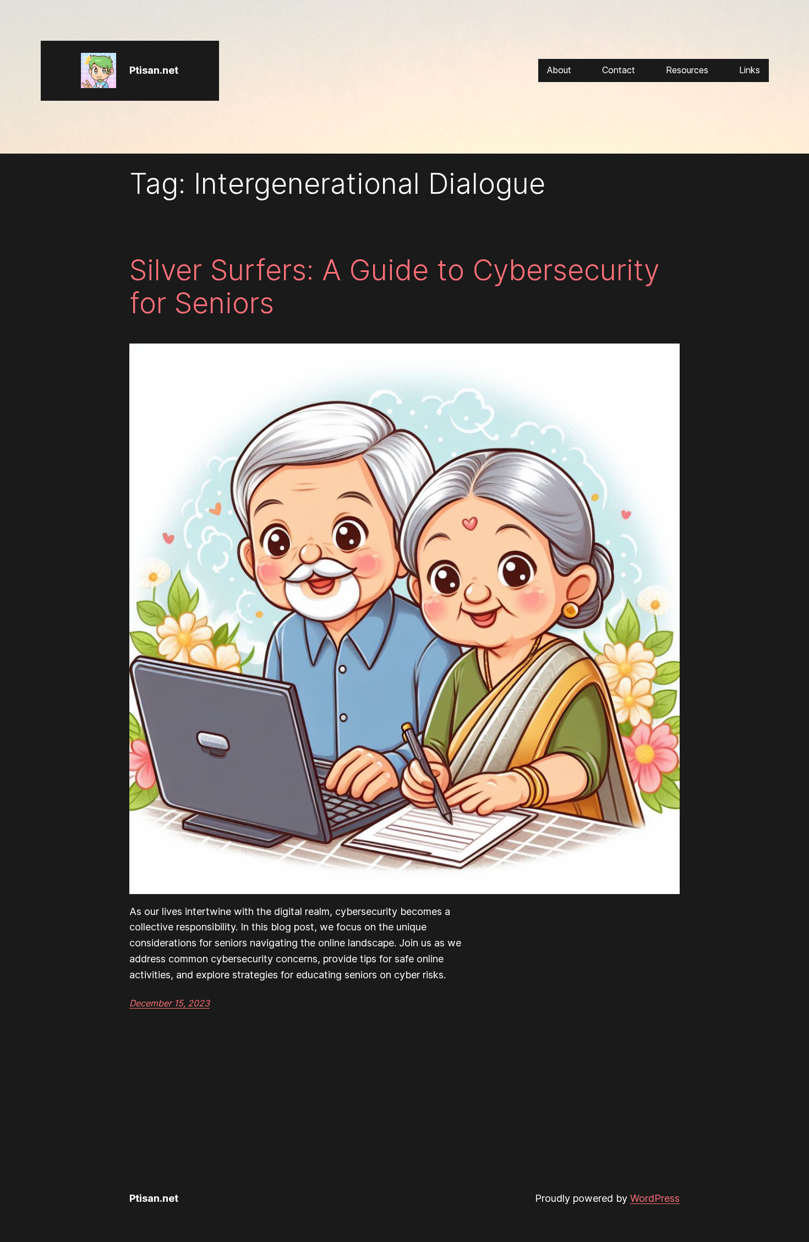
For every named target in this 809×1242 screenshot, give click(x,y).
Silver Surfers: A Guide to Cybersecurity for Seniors (394, 287)
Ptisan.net (153, 70)
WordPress (655, 1198)
